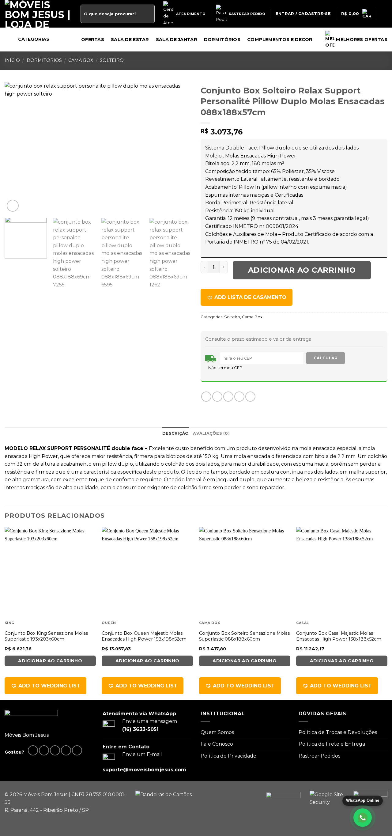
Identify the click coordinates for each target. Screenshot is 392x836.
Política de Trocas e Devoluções (338, 732)
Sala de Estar (130, 39)
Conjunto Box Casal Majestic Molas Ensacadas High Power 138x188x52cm (338, 636)
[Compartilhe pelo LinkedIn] (250, 397)
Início (12, 60)
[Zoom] (13, 206)
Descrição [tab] (175, 433)
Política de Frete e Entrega (332, 744)
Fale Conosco (217, 744)
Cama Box (80, 60)
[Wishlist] (385, 14)
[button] (246, 297)
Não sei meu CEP (225, 367)
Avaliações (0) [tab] (211, 433)
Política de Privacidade (228, 756)
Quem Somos (217, 732)
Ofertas (92, 39)
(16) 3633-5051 (140, 729)
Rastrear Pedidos (319, 756)
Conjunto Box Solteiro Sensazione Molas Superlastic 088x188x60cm (244, 636)
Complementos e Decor (280, 39)
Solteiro (112, 60)
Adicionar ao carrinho (302, 270)
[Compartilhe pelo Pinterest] (239, 397)
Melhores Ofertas (361, 39)
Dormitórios (222, 39)
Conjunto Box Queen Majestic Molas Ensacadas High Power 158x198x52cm (144, 636)
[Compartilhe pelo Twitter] (217, 397)
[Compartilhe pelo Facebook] (206, 397)
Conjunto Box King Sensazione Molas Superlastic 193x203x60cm (46, 636)
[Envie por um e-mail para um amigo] (228, 397)
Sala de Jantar (176, 39)
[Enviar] (149, 14)
